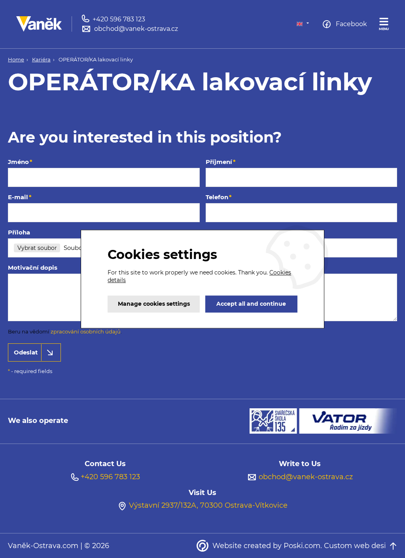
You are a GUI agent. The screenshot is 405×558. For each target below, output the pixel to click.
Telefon (217, 197)
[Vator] (348, 420)
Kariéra (41, 60)
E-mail (18, 197)
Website (227, 545)
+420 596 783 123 (110, 476)
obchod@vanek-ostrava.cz (306, 476)
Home (16, 60)
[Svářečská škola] (274, 420)
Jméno (18, 162)
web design (375, 545)
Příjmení (219, 162)
